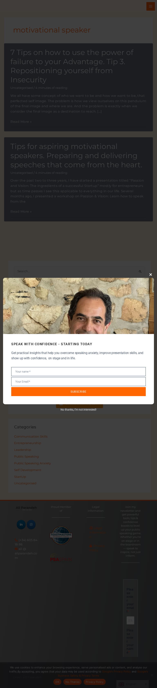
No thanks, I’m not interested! (78, 409)
